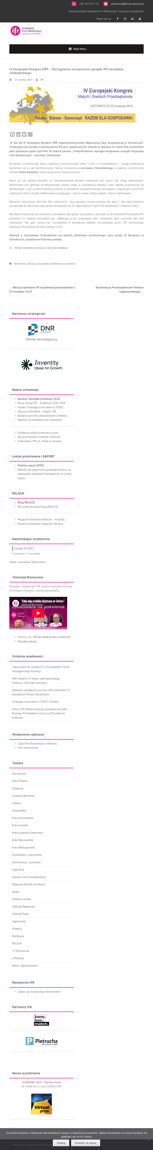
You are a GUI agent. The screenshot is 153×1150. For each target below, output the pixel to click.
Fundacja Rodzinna (23, 795)
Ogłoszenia (18, 921)
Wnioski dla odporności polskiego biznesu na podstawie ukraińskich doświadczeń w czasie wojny (44, 474)
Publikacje (18, 936)
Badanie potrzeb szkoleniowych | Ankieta (42, 415)
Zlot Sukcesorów (28, 747)
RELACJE (17, 943)
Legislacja (18, 869)
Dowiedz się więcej (85, 1143)
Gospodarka (43, 263)
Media (15, 892)
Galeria (16, 803)
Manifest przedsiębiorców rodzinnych (40, 420)
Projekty (17, 928)
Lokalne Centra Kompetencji (29, 877)
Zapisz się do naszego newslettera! (39, 991)
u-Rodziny (18, 958)
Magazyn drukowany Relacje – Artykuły (41, 519)
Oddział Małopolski (23, 906)
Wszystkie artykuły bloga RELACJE (38, 506)
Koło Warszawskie (22, 840)
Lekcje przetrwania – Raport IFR (37, 411)
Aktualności (20, 263)
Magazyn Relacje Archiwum (28, 884)
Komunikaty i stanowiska (26, 855)
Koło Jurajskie (20, 825)
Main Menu (79, 49)
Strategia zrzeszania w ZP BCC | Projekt (35, 701)
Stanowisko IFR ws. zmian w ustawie (39, 441)
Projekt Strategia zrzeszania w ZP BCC (40, 407)
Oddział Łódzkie (21, 899)
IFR (41, 79)
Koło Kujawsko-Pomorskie (27, 832)
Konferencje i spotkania (63, 263)
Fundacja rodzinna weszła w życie (38, 432)
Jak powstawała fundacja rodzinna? (39, 437)
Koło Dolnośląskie (22, 818)
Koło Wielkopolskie (23, 847)
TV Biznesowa (20, 951)
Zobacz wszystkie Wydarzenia (27, 562)
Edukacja (31, 263)
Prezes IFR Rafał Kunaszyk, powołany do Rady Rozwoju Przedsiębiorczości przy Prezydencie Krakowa (39, 713)
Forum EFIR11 (24, 548)
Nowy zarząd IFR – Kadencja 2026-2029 (41, 403)
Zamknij (61, 1143)
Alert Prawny (20, 781)
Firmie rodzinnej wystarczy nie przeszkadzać (41, 248)
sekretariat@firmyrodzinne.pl (127, 3)
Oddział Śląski (20, 914)
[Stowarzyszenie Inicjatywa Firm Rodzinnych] (26, 30)
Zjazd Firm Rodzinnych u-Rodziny (37, 743)
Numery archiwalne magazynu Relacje (40, 523)
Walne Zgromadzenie (24, 965)
